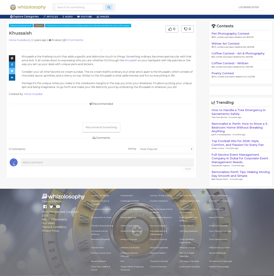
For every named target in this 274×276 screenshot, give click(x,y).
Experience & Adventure (161, 217)
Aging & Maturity (187, 195)
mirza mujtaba (18, 40)
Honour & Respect (158, 225)
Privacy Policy (50, 230)
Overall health (97, 247)
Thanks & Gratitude (159, 261)
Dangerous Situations (101, 209)
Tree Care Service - (220, 117)
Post (188, 169)
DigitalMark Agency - (222, 165)
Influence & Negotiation (131, 231)
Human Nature (186, 225)
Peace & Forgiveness (159, 247)
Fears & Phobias (216, 217)
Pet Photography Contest (230, 33)
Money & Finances (129, 239)
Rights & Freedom (158, 253)
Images (104, 16)
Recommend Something (101, 127)
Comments (75, 40)
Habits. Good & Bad (129, 225)
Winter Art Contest (226, 43)
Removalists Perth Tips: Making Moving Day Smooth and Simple (241, 173)
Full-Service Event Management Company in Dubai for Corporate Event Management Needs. (240, 158)
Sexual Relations (98, 261)
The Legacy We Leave (189, 261)
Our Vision (48, 223)
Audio (69, 16)
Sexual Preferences (217, 253)
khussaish (131, 60)
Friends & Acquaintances (102, 225)
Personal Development (20, 25)
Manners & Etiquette (100, 239)
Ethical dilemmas (128, 217)
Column (39, 25)
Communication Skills (189, 201)
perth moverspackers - (222, 134)
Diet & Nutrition (216, 209)
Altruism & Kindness (218, 195)
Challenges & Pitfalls (130, 201)
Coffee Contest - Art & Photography (238, 53)
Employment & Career (101, 217)
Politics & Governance (101, 253)
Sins (122, 261)
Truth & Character (158, 266)
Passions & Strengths (130, 247)
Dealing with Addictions (131, 209)
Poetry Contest (223, 73)
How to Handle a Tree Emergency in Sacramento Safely (239, 112)
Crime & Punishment (218, 201)
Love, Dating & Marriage (220, 231)
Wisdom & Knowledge (219, 266)
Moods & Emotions (158, 239)
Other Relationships (218, 239)
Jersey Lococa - (219, 148)
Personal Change (187, 247)
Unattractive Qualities (189, 266)
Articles (52, 16)
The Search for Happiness (220, 261)
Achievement (127, 195)
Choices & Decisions (159, 201)
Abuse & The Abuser (100, 195)
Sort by (132, 148)
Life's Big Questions (188, 231)
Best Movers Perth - (221, 179)
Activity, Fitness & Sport (161, 195)
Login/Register (248, 7)
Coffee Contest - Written (230, 63)
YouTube (86, 16)
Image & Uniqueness (218, 225)
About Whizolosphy (54, 219)
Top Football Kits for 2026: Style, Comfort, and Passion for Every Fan (238, 142)
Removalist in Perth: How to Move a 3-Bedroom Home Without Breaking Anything (240, 127)
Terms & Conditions (54, 227)
